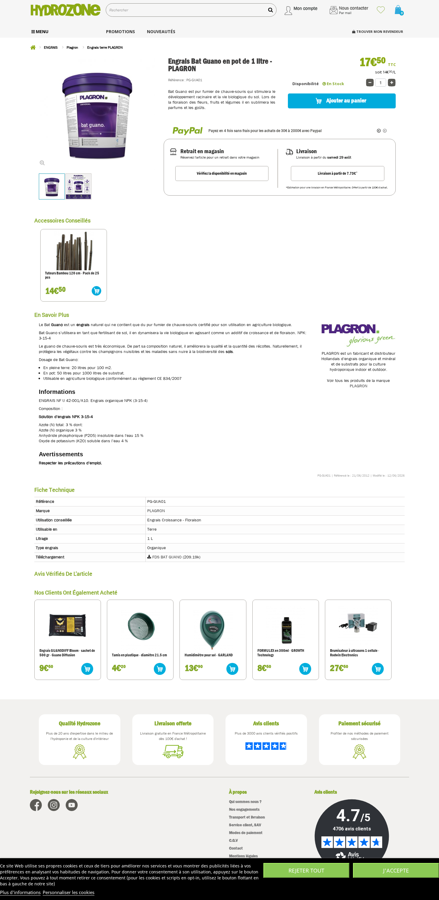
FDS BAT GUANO (167, 557)
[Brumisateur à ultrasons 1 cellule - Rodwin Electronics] (358, 625)
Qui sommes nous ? (245, 801)
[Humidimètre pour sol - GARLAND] (213, 629)
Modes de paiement (246, 832)
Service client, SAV (245, 824)
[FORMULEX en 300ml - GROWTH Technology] (285, 625)
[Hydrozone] (65, 10)
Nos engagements (244, 809)
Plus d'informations (20, 892)
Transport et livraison (247, 817)
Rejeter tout (306, 870)
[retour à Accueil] (33, 47)
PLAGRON (358, 385)
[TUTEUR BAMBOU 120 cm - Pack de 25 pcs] (73, 250)
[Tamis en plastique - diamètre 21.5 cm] (140, 629)
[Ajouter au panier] (96, 291)
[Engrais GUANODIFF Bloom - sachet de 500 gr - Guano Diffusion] (67, 625)
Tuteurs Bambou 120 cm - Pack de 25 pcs (72, 275)
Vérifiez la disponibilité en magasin (222, 173)
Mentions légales (243, 855)
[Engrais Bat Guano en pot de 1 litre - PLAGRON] (52, 186)
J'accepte (396, 870)
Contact (236, 848)
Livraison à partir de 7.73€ (337, 173)
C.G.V (233, 840)
